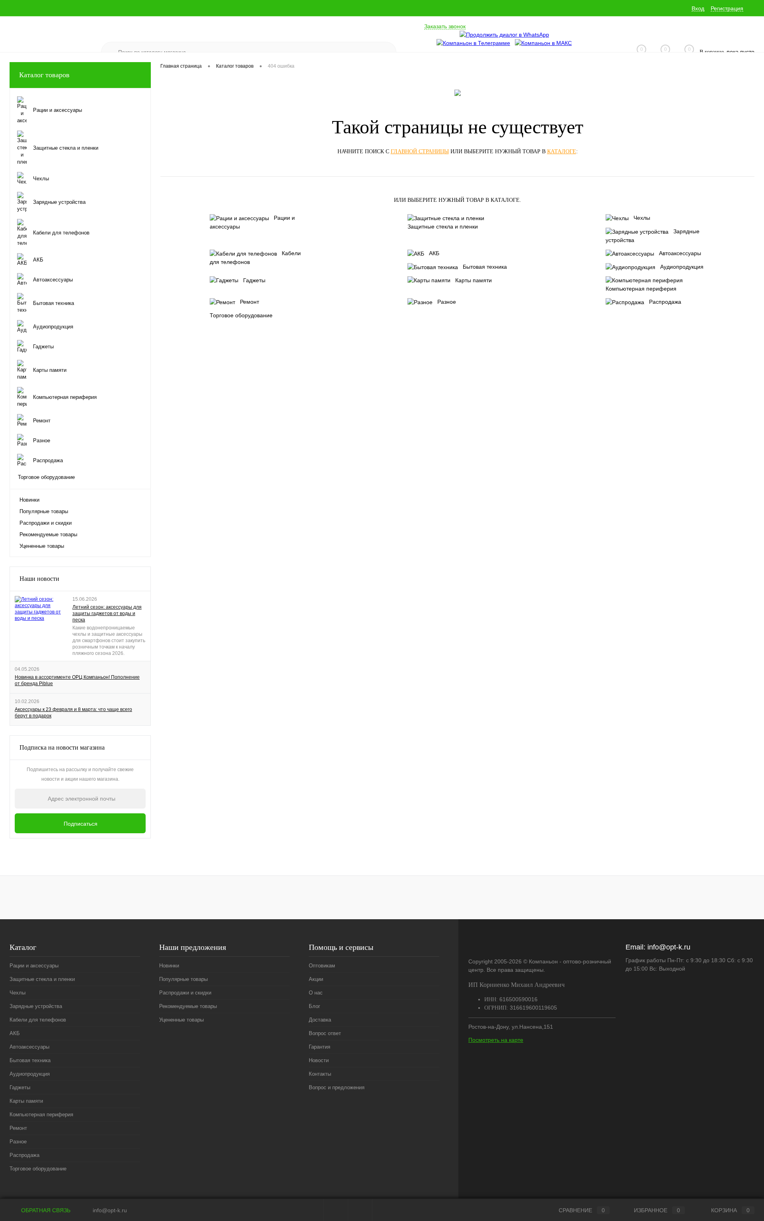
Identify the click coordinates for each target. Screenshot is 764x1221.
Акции (316, 979)
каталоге (561, 151)
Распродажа (665, 302)
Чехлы (641, 218)
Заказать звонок (445, 26)
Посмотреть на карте (495, 1040)
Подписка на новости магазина (62, 747)
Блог (314, 1006)
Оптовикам (322, 966)
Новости (319, 1060)
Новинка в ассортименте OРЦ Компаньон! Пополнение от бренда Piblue (77, 680)
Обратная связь (44, 1210)
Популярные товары (43, 511)
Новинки (29, 500)
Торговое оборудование (241, 315)
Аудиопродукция (682, 267)
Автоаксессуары (680, 253)
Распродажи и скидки (45, 523)
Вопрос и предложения (336, 1087)
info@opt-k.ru (668, 947)
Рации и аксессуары (252, 222)
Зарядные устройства (653, 235)
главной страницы (420, 151)
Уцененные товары (41, 546)
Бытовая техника (485, 267)
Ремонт (249, 302)
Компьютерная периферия (641, 288)
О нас (316, 993)
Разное (446, 302)
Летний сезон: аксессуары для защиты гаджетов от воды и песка (107, 613)
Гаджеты (254, 280)
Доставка (320, 1020)
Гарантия (319, 1047)
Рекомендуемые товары (48, 534)
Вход (698, 8)
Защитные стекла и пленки (442, 226)
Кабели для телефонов (255, 257)
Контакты (320, 1074)
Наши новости (39, 578)
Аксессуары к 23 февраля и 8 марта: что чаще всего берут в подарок (73, 713)
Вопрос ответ (325, 1033)
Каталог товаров (44, 75)
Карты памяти (473, 280)
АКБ (434, 253)
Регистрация (727, 8)
